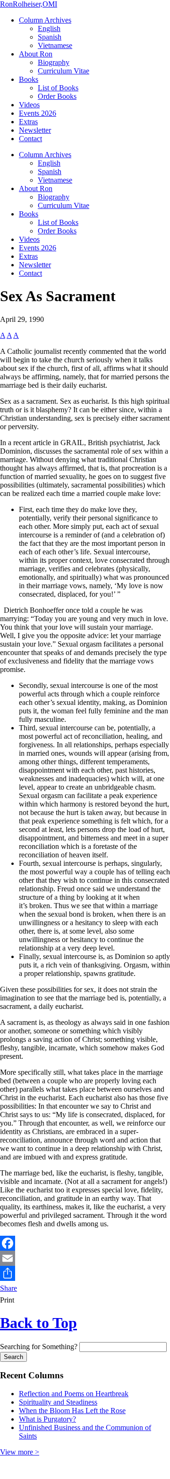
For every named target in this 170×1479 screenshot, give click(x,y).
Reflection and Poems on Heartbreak (73, 1394)
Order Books (57, 96)
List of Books (58, 88)
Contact (30, 139)
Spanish (49, 37)
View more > (19, 1452)
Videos (29, 105)
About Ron (35, 54)
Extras (28, 122)
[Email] (85, 1258)
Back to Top (38, 1322)
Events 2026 (37, 113)
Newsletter (35, 130)
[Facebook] (85, 1243)
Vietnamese (55, 45)
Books (28, 79)
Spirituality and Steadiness (58, 1402)
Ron (28, 4)
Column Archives (45, 20)
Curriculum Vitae (63, 71)
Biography (53, 62)
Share (8, 1288)
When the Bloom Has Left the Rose (72, 1411)
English (49, 28)
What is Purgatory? (47, 1419)
